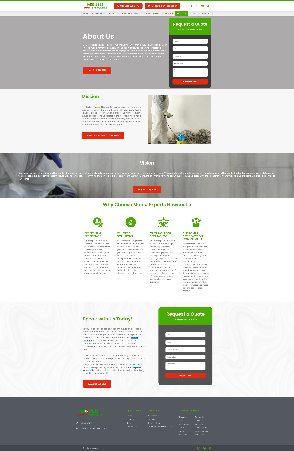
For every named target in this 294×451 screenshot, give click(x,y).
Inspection (97, 13)
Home (86, 13)
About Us (181, 13)
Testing (112, 13)
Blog (192, 13)
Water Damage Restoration (160, 13)
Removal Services (131, 13)
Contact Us (204, 13)
